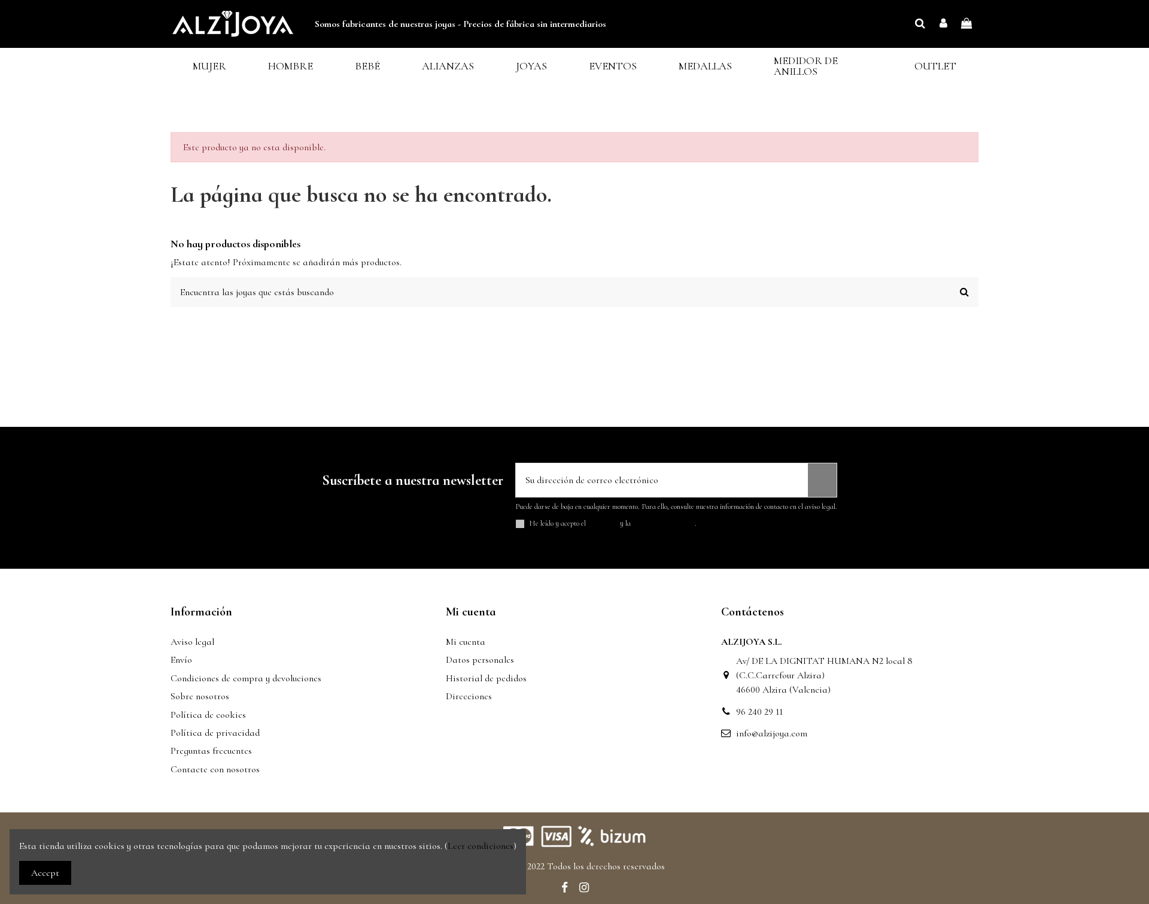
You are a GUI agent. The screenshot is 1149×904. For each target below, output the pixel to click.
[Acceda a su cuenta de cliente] (943, 24)
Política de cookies (208, 715)
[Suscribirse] (822, 480)
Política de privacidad (215, 733)
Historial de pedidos (486, 678)
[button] (209, 66)
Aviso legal (192, 642)
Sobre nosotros (200, 696)
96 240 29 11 (759, 712)
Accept (45, 873)
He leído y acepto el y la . (613, 523)
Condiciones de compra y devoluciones (246, 678)
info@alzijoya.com (771, 733)
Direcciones (469, 696)
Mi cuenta (465, 642)
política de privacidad (664, 523)
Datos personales (480, 660)
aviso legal (603, 523)
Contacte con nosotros (215, 769)
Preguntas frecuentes (211, 751)
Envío (181, 660)
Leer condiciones (480, 846)
